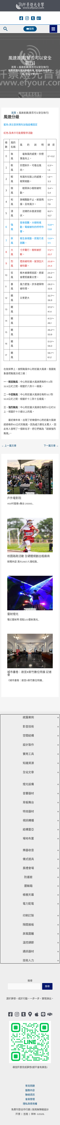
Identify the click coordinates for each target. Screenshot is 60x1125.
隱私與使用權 (30, 1103)
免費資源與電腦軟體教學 (21, 70)
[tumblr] (33, 18)
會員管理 (30, 1099)
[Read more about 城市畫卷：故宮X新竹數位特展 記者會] (30, 650)
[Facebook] (21, 18)
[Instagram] (27, 18)
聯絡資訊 (30, 1094)
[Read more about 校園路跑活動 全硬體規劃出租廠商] (30, 534)
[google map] (30, 1014)
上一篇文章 (9, 445)
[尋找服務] (49, 1014)
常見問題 (30, 1085)
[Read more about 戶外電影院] (30, 476)
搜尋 (30, 980)
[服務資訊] (39, 18)
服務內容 (30, 1090)
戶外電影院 (14, 498)
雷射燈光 (12, 614)
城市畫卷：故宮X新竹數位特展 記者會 (29, 673)
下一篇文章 (51, 445)
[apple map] (36, 1014)
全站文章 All (31, 74)
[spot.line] (43, 1014)
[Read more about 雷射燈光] (30, 592)
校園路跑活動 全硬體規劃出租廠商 (28, 556)
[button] (5, 29)
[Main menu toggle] (53, 29)
